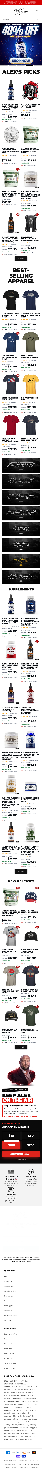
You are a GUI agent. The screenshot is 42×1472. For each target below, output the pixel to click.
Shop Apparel (9, 1306)
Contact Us (8, 1349)
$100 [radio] (11, 1144)
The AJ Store (12, 1461)
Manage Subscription (11, 1368)
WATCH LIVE (8, 1281)
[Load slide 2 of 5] (13, 65)
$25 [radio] (11, 1136)
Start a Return (9, 1344)
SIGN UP (21, 1249)
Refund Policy (9, 1358)
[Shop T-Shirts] (21, 529)
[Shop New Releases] (21, 497)
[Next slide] (39, 43)
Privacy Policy (9, 1353)
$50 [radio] (30, 1136)
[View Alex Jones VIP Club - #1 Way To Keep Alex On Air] (21, 561)
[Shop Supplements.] (21, 465)
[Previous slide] (2, 43)
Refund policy (35, 1464)
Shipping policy (24, 1467)
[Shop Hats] (21, 513)
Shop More (8, 1311)
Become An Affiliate (11, 1334)
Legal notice (34, 1467)
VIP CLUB (7, 1320)
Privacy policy (34, 1461)
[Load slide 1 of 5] (4, 65)
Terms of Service (10, 1363)
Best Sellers (8, 1301)
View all (21, 259)
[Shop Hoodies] (21, 545)
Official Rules (25, 1416)
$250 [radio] (30, 1145)
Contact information (11, 1464)
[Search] (38, 19)
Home (6, 1276)
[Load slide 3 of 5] (21, 65)
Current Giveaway (10, 1315)
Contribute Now (19, 1154)
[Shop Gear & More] (21, 577)
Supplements (9, 1286)
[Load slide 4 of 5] (29, 65)
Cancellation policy (11, 1467)
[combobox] (21, 19)
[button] (4, 11)
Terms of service (24, 1464)
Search (6, 1339)
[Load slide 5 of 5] (38, 65)
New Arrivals (8, 1296)
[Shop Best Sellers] (21, 481)
